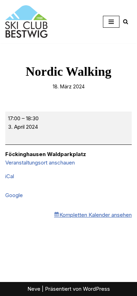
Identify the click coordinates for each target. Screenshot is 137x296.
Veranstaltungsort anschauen (40, 162)
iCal (9, 176)
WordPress (96, 288)
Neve (33, 288)
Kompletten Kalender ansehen (95, 214)
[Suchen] (125, 21)
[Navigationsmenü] (111, 22)
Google (14, 195)
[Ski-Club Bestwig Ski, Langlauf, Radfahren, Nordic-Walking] (26, 21)
